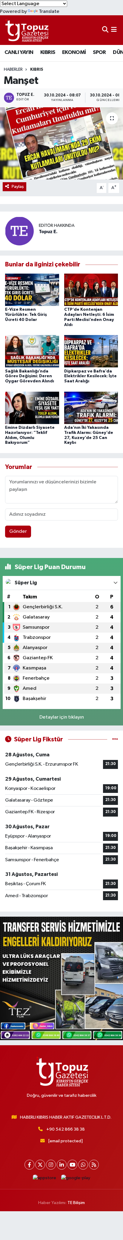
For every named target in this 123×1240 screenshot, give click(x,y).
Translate (49, 11)
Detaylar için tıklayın (61, 717)
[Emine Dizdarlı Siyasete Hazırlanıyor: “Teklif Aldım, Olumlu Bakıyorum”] (32, 407)
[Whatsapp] (83, 1165)
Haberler (13, 69)
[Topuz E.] (19, 230)
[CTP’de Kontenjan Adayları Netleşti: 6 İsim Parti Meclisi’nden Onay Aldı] (91, 289)
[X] (40, 1165)
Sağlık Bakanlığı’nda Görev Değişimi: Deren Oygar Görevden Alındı (29, 376)
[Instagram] (51, 1165)
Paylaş (18, 186)
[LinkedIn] (62, 1165)
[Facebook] (29, 1165)
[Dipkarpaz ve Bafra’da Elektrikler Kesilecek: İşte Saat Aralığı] (91, 351)
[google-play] (76, 1179)
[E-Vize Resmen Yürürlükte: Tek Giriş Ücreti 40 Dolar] (32, 289)
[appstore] (45, 1179)
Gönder (18, 531)
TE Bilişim (76, 1202)
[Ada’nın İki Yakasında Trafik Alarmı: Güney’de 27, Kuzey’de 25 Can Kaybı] (91, 407)
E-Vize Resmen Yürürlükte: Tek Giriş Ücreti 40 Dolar (26, 314)
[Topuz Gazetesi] (26, 30)
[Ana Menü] (114, 30)
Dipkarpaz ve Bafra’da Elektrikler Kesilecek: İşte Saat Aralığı (90, 376)
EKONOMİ (74, 52)
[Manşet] (61, 143)
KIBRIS (47, 52)
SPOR (99, 52)
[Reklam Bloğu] (61, 978)
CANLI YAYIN (18, 52)
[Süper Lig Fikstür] (115, 739)
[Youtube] (72, 1165)
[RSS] (94, 1165)
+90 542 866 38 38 (65, 1129)
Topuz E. (48, 231)
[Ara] (105, 30)
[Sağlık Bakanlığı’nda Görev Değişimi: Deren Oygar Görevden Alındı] (32, 351)
